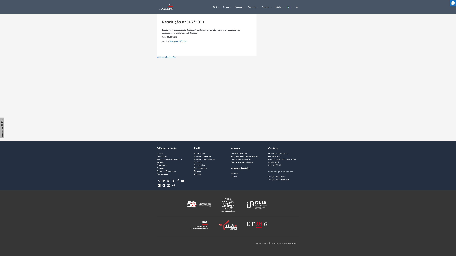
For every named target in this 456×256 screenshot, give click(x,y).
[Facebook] (178, 181)
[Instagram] (168, 181)
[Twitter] (173, 181)
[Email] (168, 185)
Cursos (226, 7)
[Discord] (159, 185)
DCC (215, 7)
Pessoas (265, 7)
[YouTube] (182, 181)
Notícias (278, 7)
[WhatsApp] (159, 181)
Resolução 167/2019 (178, 41)
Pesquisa (238, 7)
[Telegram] (173, 185)
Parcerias (252, 7)
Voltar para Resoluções (166, 57)
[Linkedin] (164, 181)
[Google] (164, 185)
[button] (453, 3)
